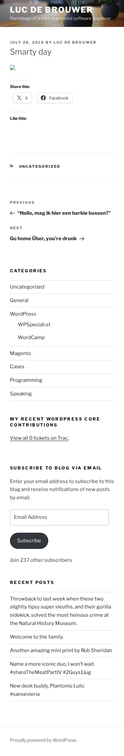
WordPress (23, 314)
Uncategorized (40, 166)
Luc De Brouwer (51, 10)
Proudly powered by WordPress (43, 740)
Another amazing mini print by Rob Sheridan (61, 650)
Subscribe (29, 541)
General (19, 300)
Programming (26, 380)
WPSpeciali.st (34, 325)
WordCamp (31, 337)
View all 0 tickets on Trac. (39, 438)
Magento (20, 353)
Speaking (21, 394)
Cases (17, 367)
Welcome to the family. (36, 637)
